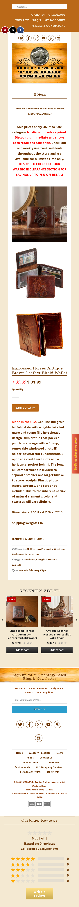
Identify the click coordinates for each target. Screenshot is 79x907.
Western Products (39, 752)
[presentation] (2, 620)
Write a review (39, 893)
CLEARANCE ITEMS (30, 772)
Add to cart (22, 650)
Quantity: (18, 389)
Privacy (22, 20)
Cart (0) (38, 15)
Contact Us (46, 757)
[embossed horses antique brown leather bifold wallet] (39, 214)
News (59, 752)
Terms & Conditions (48, 26)
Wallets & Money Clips (32, 570)
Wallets (16, 564)
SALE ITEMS (52, 772)
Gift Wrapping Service (49, 767)
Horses (52, 559)
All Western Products (39, 549)
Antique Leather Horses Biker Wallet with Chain (57, 634)
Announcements (32, 762)
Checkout (56, 15)
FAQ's (36, 20)
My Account (54, 20)
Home (19, 752)
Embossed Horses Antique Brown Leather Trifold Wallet (22, 634)
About (30, 757)
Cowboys (29, 559)
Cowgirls (41, 559)
